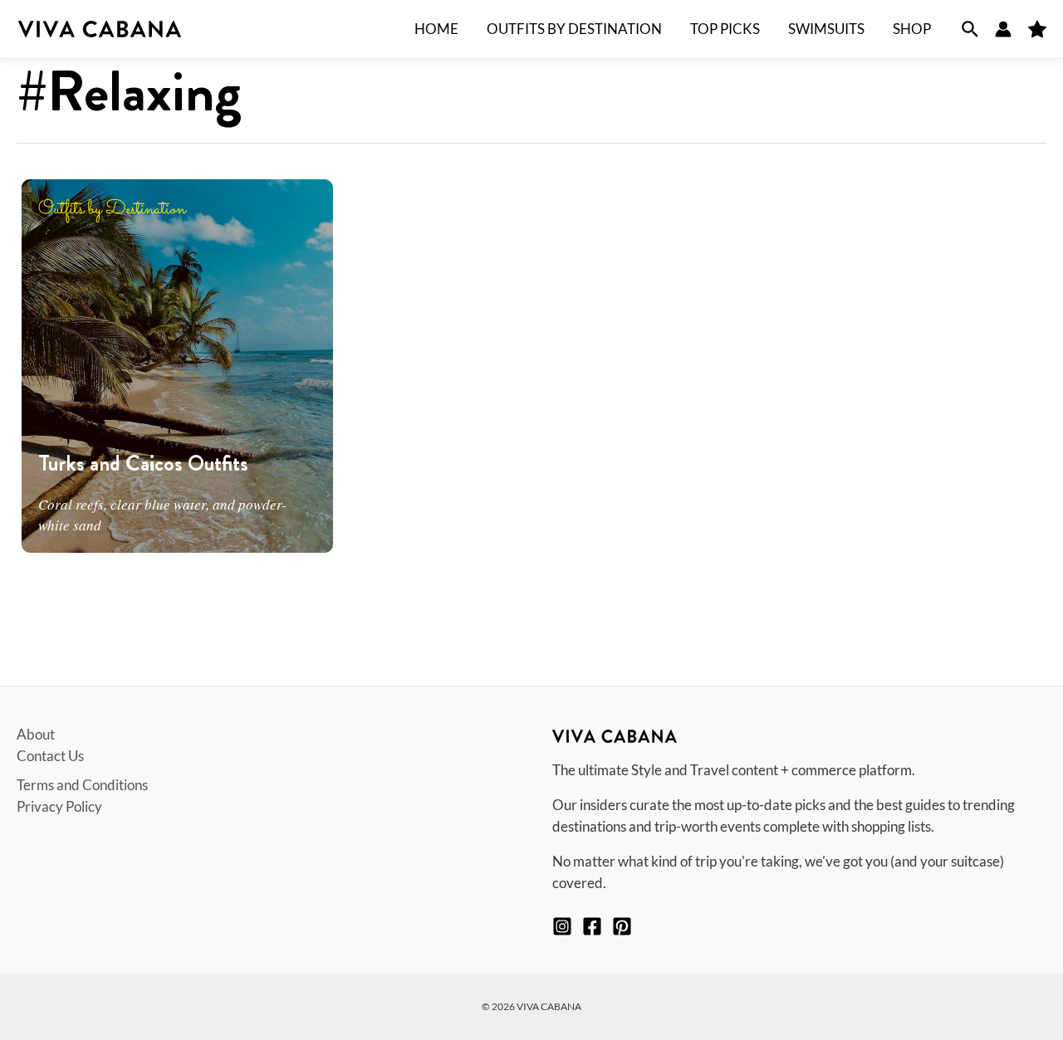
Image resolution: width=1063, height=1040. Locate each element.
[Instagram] (562, 926)
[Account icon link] (1003, 29)
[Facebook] (592, 926)
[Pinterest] (622, 926)
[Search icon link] (970, 29)
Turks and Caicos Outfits (143, 463)
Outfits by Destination (112, 209)
